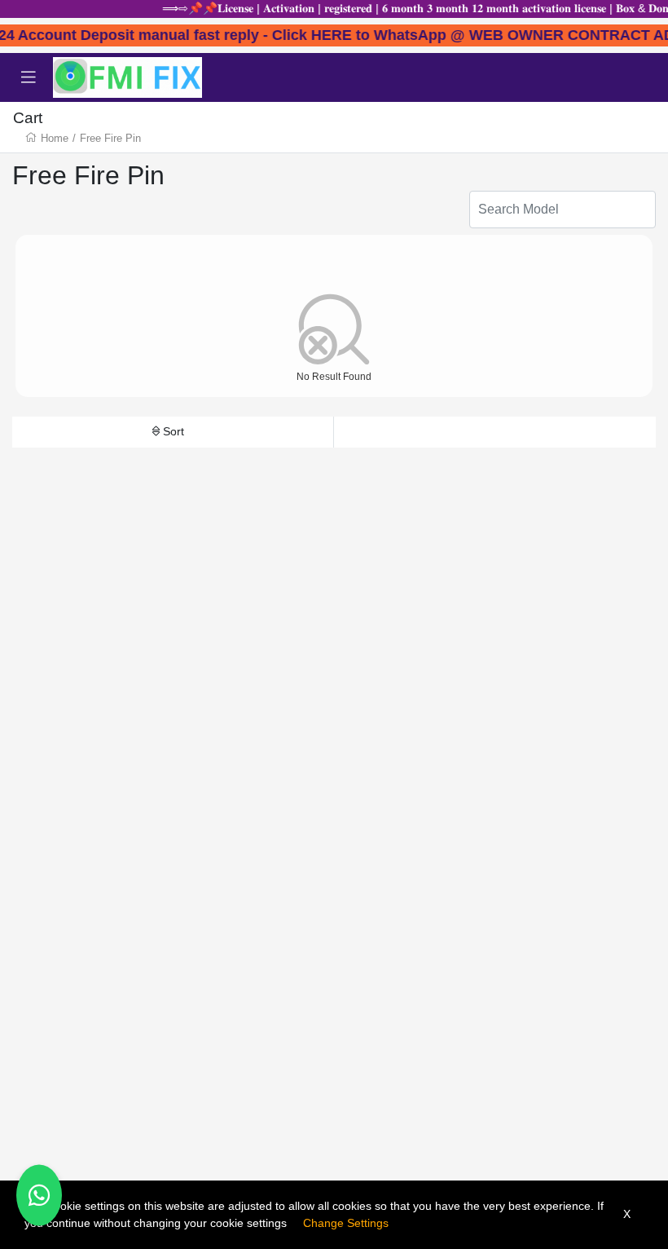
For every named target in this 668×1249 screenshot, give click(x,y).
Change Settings (346, 1222)
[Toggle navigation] (28, 77)
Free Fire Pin (110, 138)
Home (54, 138)
